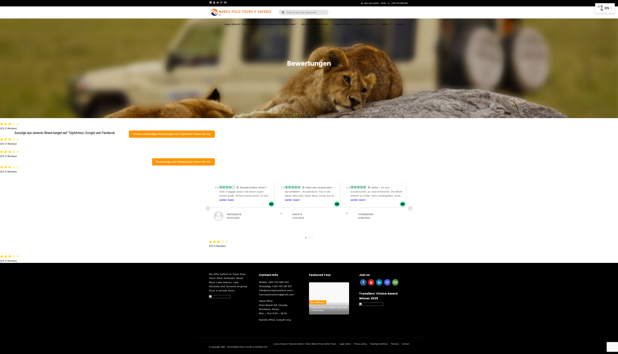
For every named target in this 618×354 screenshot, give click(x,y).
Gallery (385, 24)
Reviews (395, 344)
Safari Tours (321, 24)
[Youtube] (214, 2)
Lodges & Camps (343, 24)
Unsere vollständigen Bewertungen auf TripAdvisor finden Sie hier (172, 134)
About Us (306, 24)
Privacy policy (360, 344)
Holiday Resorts (366, 24)
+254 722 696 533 (399, 3)
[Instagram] (221, 2)
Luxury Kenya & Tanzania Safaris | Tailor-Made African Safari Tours (260, 24)
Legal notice (345, 344)
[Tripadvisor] (225, 2)
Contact (399, 24)
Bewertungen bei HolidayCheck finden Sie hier (183, 161)
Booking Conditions (379, 344)
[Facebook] (363, 282)
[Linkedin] (218, 2)
